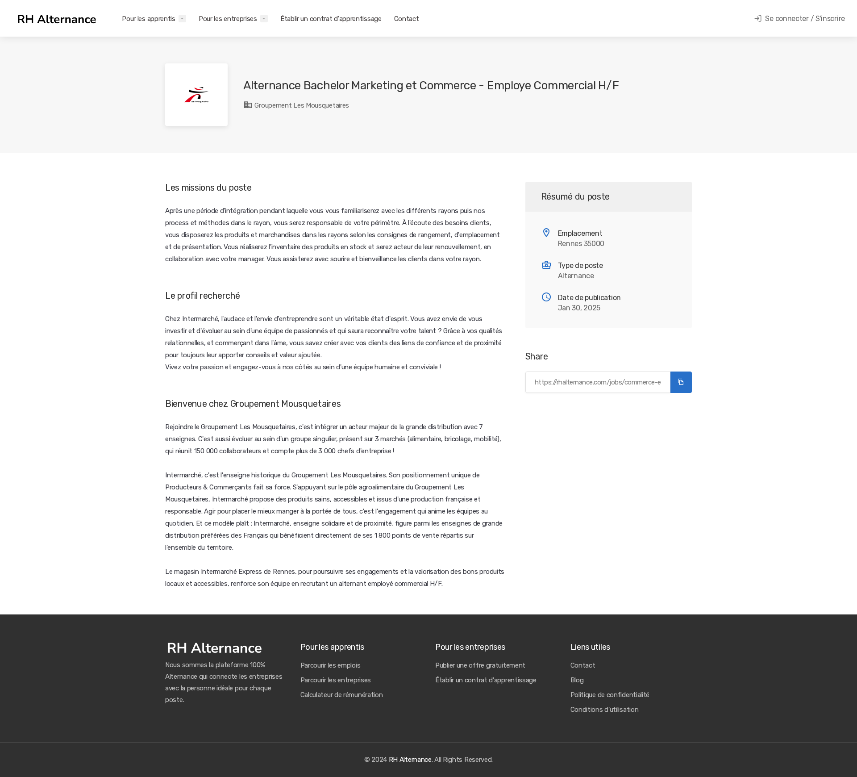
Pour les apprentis (148, 19)
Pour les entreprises (228, 19)
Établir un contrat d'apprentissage (331, 19)
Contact (406, 19)
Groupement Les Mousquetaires (301, 105)
